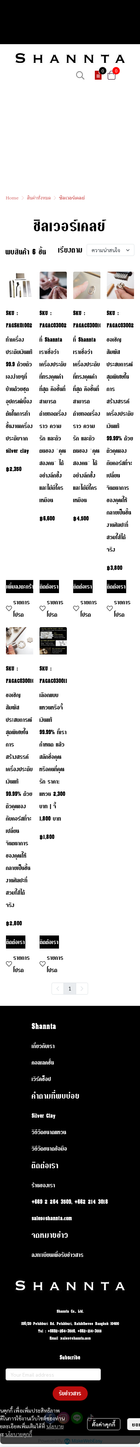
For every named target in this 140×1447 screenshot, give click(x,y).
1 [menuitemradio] (69, 988)
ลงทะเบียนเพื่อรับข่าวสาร (58, 1255)
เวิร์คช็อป (41, 1079)
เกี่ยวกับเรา (43, 1046)
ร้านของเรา (43, 1185)
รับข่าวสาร (70, 1393)
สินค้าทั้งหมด (39, 198)
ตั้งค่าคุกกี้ (103, 1424)
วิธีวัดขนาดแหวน (49, 1132)
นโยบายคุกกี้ (18, 1434)
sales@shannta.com (52, 1218)
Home (12, 198)
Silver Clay (44, 1115)
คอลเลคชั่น (43, 1062)
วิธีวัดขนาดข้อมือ (49, 1148)
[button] (80, 75)
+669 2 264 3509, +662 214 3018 (70, 1201)
